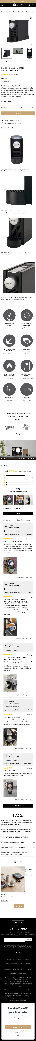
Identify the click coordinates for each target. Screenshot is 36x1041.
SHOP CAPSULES (27, 969)
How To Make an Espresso (9, 897)
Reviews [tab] (7, 508)
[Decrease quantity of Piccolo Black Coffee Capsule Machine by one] (10, 108)
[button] (9, 74)
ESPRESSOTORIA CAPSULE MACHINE (12, 969)
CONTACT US (18, 922)
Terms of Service (26, 959)
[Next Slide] (31, 500)
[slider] (11, 458)
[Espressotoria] (18, 5)
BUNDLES (11, 973)
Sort (18, 520)
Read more (4, 900)
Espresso (3, 894)
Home (3, 12)
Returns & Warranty (20, 963)
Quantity (4, 108)
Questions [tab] (17, 508)
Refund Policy (18, 959)
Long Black (28, 869)
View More (18, 906)
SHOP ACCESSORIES (20, 973)
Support (27, 963)
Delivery (12, 959)
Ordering (8, 959)
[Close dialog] (32, 1005)
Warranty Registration (10, 963)
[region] (18, 500)
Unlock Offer (18, 1027)
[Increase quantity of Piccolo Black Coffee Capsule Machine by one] (32, 108)
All (9, 12)
